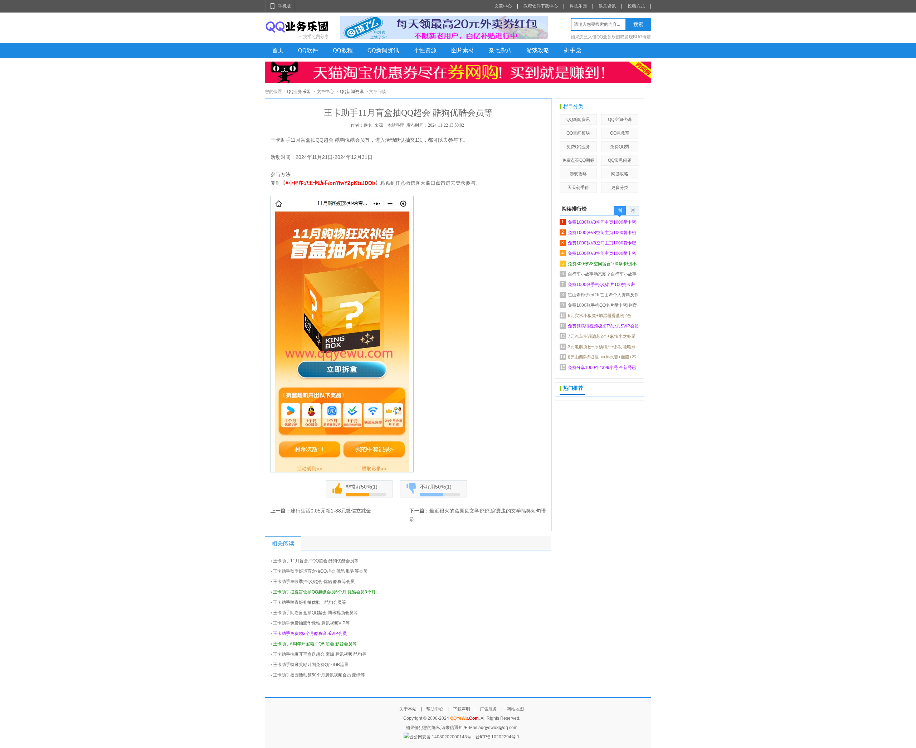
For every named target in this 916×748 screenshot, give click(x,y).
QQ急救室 (619, 133)
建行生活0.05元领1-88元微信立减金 (331, 511)
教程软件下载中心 (540, 6)
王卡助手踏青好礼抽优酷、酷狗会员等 (309, 602)
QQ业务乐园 (299, 91)
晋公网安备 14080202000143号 (440, 736)
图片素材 (462, 50)
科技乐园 (578, 6)
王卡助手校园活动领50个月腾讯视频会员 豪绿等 (319, 674)
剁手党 (572, 50)
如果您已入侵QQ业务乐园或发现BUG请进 (611, 36)
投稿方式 (636, 6)
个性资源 (425, 50)
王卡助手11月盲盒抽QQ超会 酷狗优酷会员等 (316, 560)
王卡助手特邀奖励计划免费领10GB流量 (311, 664)
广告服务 (488, 708)
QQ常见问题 (620, 160)
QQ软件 (308, 50)
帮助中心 (434, 708)
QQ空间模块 (578, 133)
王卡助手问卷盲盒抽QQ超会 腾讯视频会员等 (315, 612)
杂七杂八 (500, 50)
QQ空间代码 (620, 119)
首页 (277, 50)
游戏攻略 (537, 50)
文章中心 (503, 6)
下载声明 (461, 708)
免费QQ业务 (578, 146)
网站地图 (515, 708)
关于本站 (407, 708)
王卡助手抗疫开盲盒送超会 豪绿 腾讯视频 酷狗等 (319, 654)
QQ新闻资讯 (383, 50)
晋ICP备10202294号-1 (498, 736)
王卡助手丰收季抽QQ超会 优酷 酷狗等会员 (314, 581)
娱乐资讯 (607, 6)
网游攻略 (619, 173)
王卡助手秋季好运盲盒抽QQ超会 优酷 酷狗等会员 (320, 571)
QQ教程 (343, 50)
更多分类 (619, 187)
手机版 (284, 6)
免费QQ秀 (619, 146)
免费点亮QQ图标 (578, 160)
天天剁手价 (578, 187)
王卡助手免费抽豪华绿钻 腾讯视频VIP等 (311, 623)
